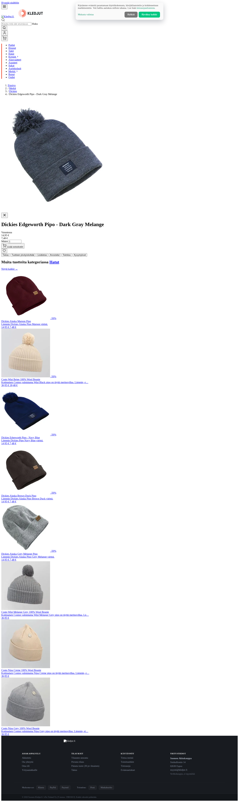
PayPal (53, 787)
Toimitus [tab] (67, 255)
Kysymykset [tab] (80, 255)
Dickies (13, 91)
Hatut (54, 262)
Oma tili (26, 766)
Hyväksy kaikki (149, 14)
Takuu (74, 770)
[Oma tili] (4, 33)
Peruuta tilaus (77, 762)
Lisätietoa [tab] (42, 255)
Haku (35, 23)
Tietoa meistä (127, 758)
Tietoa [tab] (5, 255)
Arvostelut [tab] (55, 255)
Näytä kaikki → (9, 269)
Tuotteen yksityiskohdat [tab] (23, 255)
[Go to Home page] (24, 16)
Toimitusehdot (127, 762)
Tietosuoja (125, 766)
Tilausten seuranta (79, 758)
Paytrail (65, 787)
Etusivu (12, 85)
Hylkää (131, 14)
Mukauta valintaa (86, 14)
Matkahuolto (106, 787)
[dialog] (119, 11)
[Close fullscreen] (4, 215)
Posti (92, 787)
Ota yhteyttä (27, 762)
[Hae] (4, 28)
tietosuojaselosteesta (146, 8)
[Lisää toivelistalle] (4, 251)
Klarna (41, 787)
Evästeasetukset (128, 770)
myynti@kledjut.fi (178, 770)
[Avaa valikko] (4, 6)
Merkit (12, 88)
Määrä (4, 241)
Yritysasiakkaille (29, 770)
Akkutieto (26, 758)
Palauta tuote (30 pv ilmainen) (85, 766)
